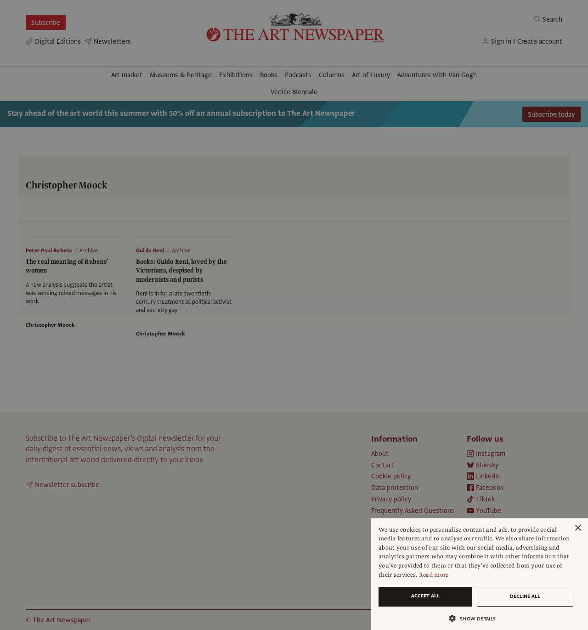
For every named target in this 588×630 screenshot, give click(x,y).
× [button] (577, 528)
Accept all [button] (425, 595)
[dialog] (479, 574)
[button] (476, 618)
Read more (434, 575)
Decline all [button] (525, 596)
